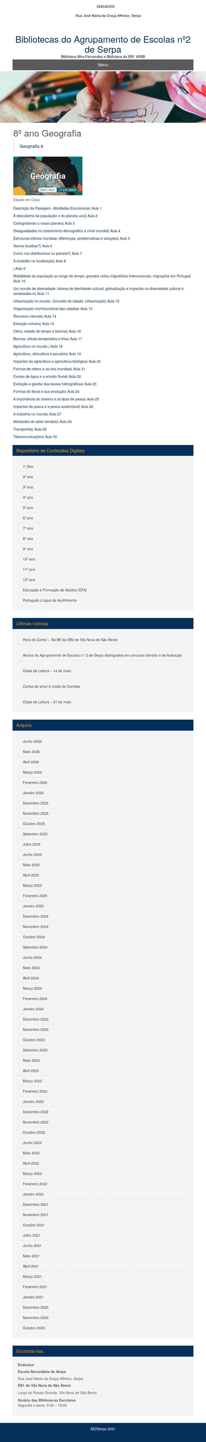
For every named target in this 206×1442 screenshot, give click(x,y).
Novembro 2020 (35, 1317)
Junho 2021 (32, 1245)
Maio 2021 (31, 1255)
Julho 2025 (31, 844)
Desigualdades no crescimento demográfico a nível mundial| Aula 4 (66, 230)
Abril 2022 (31, 1163)
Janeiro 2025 (33, 905)
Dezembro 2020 (35, 1307)
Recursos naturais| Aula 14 (34, 316)
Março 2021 (32, 1276)
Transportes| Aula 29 (29, 428)
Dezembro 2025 (35, 802)
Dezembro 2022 (35, 1111)
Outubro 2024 (34, 936)
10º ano (29, 558)
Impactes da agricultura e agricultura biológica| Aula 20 (57, 361)
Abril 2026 (31, 761)
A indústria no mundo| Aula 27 (37, 413)
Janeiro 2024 (33, 1008)
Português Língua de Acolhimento (50, 600)
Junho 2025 (32, 854)
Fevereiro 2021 (35, 1286)
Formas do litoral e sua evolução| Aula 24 (46, 391)
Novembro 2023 (35, 1029)
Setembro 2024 (35, 947)
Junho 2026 (32, 741)
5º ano (28, 507)
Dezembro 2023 (35, 1019)
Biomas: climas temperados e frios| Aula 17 (47, 338)
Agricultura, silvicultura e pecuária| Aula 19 (47, 353)
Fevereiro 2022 (35, 1183)
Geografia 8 (31, 146)
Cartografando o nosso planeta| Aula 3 (44, 223)
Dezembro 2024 (35, 916)
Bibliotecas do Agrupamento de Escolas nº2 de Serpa (103, 43)
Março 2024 (32, 988)
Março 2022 (32, 1173)
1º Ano (28, 466)
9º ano (28, 548)
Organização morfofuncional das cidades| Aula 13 (52, 308)
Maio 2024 (31, 967)
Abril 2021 (31, 1266)
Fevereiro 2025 (35, 895)
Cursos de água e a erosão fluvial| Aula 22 (47, 376)
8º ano (28, 538)
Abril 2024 (31, 977)
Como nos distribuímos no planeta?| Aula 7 (47, 253)
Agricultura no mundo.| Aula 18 (38, 346)
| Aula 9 (19, 268)
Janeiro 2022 (33, 1194)
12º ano (29, 579)
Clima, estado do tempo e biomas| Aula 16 (47, 331)
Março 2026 (32, 772)
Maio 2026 (31, 751)
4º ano (28, 497)
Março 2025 (32, 885)
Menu (103, 65)
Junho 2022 (32, 1142)
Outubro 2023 (34, 1039)
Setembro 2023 (35, 1049)
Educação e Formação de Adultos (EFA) (55, 589)
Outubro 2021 (34, 1224)
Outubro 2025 (34, 823)
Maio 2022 (31, 1152)
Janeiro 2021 (33, 1296)
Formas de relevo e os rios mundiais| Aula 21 (49, 368)
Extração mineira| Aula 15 (33, 323)
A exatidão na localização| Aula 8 (39, 260)
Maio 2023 (31, 1060)
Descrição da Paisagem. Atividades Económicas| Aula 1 (57, 208)
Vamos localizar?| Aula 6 (32, 245)
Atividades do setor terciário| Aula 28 (42, 421)
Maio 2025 (31, 864)
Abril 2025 (31, 874)
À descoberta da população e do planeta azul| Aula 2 (55, 215)
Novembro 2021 (35, 1214)
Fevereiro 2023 (35, 1091)
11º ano (29, 569)
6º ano (28, 517)
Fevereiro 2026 (35, 782)
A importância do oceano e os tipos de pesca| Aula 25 (56, 398)
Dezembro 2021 (35, 1204)
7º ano (28, 528)
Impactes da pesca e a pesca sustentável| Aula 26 (53, 406)
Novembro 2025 (35, 813)
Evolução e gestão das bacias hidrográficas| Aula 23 (54, 383)
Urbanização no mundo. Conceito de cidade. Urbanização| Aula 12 (66, 300)
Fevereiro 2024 (35, 998)
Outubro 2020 (34, 1327)
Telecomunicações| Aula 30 (35, 436)
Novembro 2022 (35, 1121)
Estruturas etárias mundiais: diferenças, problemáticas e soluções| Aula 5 (71, 238)
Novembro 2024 (35, 926)
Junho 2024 (32, 957)
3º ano (28, 486)
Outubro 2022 (34, 1132)
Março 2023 (32, 1080)
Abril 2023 (31, 1070)
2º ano (28, 476)
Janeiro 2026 (33, 792)
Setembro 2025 (35, 833)
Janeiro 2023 (33, 1101)
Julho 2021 (31, 1235)
